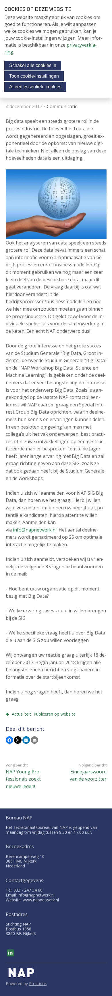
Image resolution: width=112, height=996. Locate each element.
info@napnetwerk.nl (35, 530)
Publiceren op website (55, 714)
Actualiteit (21, 714)
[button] (9, 740)
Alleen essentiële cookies (35, 86)
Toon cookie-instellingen (34, 76)
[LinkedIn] (10, 952)
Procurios (38, 983)
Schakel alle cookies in (32, 65)
